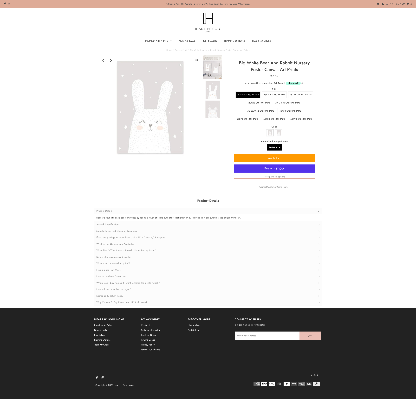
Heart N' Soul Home (124, 385)
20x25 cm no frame (259, 102)
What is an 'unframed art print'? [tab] (113, 263)
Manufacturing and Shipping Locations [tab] (116, 231)
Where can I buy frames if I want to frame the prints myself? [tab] (128, 283)
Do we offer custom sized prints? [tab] (113, 257)
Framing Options (102, 339)
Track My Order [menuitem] (261, 40)
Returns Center (148, 339)
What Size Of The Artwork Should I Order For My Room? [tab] (126, 250)
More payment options (274, 176)
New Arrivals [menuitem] (187, 40)
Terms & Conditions (150, 349)
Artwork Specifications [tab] (107, 224)
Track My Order (101, 344)
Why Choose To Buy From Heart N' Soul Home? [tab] (121, 302)
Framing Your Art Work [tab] (108, 270)
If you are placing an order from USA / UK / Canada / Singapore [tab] (130, 237)
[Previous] (103, 60)
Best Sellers (99, 335)
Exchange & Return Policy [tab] (109, 296)
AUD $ (390, 4)
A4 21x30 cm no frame (287, 102)
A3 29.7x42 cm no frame (260, 110)
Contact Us (146, 325)
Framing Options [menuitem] (234, 40)
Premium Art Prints (103, 325)
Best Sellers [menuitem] (209, 40)
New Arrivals (100, 330)
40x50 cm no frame (290, 110)
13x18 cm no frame (274, 94)
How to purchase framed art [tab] (111, 276)
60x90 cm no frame (301, 119)
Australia (274, 147)
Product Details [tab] (104, 211)
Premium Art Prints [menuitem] (157, 40)
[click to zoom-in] (196, 60)
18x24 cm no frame (301, 94)
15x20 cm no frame (248, 94)
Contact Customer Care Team (273, 186)
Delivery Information (150, 330)
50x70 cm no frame (247, 119)
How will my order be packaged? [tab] (113, 289)
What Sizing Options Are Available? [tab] (115, 244)
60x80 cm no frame (274, 119)
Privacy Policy (148, 344)
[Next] (111, 60)
